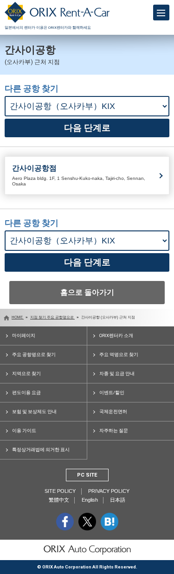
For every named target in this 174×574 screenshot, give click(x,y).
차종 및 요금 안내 (117, 373)
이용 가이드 (24, 430)
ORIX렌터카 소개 (116, 335)
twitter (87, 521)
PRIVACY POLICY (108, 491)
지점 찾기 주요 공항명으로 (52, 317)
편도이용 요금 (26, 392)
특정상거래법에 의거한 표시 (41, 449)
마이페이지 (23, 335)
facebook (65, 521)
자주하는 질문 (113, 430)
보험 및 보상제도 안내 (34, 411)
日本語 (117, 500)
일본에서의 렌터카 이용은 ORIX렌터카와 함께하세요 (48, 28)
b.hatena (109, 521)
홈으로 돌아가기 (87, 292)
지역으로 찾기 (26, 373)
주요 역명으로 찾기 (118, 354)
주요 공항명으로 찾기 (34, 354)
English (90, 500)
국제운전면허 (113, 411)
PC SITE (87, 475)
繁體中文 (59, 500)
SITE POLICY (60, 491)
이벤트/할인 (111, 392)
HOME (18, 317)
